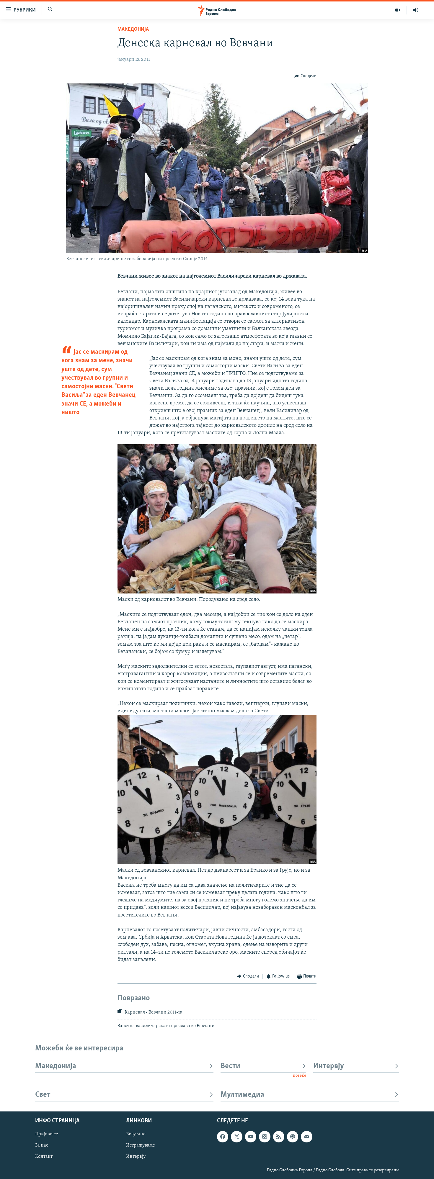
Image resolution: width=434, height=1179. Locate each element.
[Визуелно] (398, 10)
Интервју (328, 1066)
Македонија (133, 29)
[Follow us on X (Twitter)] (236, 1136)
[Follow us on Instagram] (264, 1136)
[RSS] (278, 1136)
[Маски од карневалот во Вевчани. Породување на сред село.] (217, 592)
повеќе (299, 1075)
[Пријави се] (306, 1136)
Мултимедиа (242, 1095)
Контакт (44, 1157)
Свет (42, 1095)
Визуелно (136, 1134)
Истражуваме (140, 1145)
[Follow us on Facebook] (222, 1136)
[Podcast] (292, 1136)
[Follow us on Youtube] (250, 1136)
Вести (230, 1066)
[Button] (305, 76)
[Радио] (416, 10)
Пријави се (46, 1134)
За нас (41, 1145)
